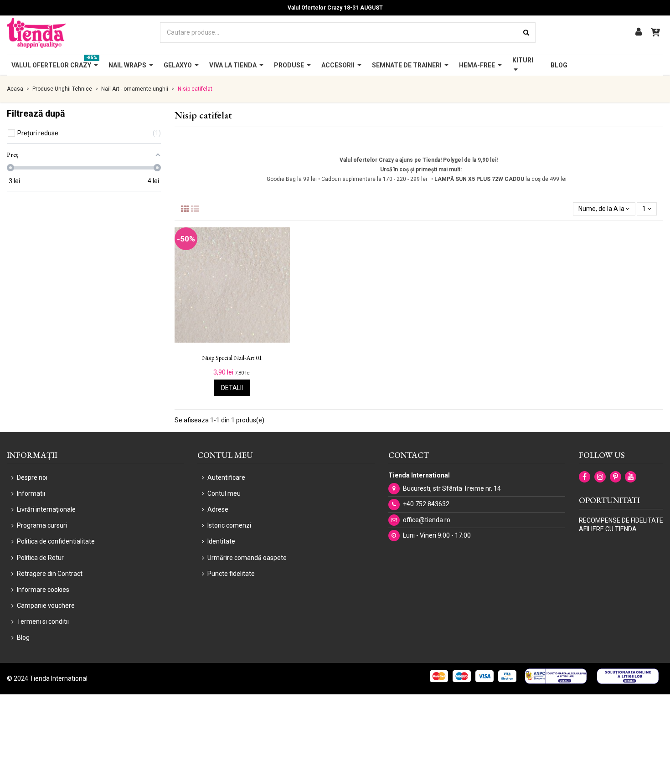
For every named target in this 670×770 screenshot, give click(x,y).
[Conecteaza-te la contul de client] (638, 32)
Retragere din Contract (49, 573)
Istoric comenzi (229, 525)
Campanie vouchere (46, 605)
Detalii (232, 387)
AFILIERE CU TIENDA (608, 529)
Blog (23, 637)
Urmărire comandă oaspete (247, 557)
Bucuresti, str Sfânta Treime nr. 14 (452, 488)
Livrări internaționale (46, 509)
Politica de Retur (40, 557)
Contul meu (224, 493)
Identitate (221, 541)
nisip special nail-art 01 (232, 358)
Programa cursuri (42, 525)
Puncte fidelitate (231, 573)
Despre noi (32, 477)
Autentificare (226, 477)
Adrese (217, 509)
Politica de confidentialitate (56, 541)
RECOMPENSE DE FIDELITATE (621, 520)
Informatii (31, 493)
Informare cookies (43, 589)
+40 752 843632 (426, 504)
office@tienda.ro (426, 520)
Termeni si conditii (43, 621)
